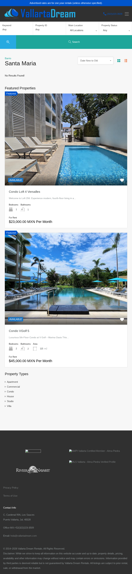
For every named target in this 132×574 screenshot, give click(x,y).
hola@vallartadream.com (23, 535)
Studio (10, 401)
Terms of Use (10, 495)
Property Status (109, 25)
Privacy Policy (10, 487)
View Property (66, 167)
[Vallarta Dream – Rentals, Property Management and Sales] (39, 17)
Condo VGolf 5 (19, 331)
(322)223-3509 (114, 14)
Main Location (75, 25)
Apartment (12, 381)
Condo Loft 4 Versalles (24, 191)
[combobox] (82, 31)
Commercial (13, 386)
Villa (9, 406)
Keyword (6, 25)
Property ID (41, 25)
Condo (10, 391)
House (10, 396)
